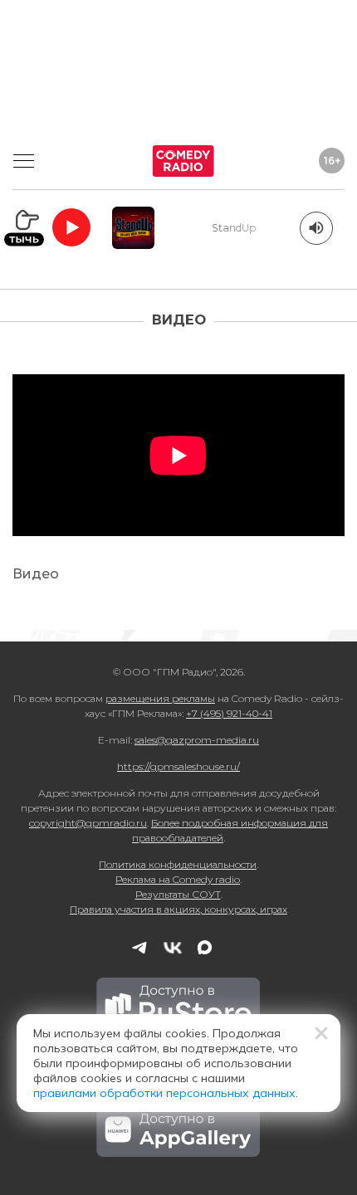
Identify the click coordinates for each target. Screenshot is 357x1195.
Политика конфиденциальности (178, 864)
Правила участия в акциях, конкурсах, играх (178, 909)
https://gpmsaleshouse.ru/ (178, 766)
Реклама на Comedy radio (177, 879)
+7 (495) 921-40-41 (229, 713)
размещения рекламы (160, 698)
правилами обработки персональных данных (164, 1092)
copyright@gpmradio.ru (88, 823)
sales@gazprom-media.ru (196, 740)
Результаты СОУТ (178, 894)
